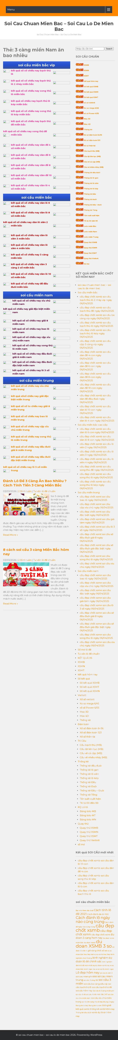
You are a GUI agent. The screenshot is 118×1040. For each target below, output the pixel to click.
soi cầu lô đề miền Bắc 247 (96, 994)
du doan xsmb (89, 943)
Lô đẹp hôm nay (87, 972)
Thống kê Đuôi (90, 199)
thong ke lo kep (82, 1006)
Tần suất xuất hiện (91, 216)
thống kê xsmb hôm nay (102, 1009)
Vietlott (82, 695)
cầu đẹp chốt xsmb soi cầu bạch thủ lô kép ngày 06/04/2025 (95, 333)
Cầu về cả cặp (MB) (92, 162)
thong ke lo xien (95, 1006)
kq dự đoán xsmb (100, 965)
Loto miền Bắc (90, 226)
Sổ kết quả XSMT (91, 97)
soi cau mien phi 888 (86, 976)
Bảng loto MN (88, 819)
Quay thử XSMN (90, 248)
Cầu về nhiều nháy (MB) (93, 167)
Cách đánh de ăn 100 (98, 914)
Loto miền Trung (91, 237)
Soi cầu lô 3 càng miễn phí (103, 991)
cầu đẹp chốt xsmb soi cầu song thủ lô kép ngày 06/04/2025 (95, 485)
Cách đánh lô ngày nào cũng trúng (93, 919)
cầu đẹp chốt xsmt (100, 934)
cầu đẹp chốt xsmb (95, 928)
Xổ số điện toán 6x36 (93, 135)
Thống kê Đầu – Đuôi (93, 205)
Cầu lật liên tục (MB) (92, 156)
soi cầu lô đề (81, 994)
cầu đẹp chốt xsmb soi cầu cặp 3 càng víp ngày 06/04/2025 (95, 344)
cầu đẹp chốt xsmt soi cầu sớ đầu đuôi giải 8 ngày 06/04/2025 (96, 537)
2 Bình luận (24, 491)
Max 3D (87, 119)
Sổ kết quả (84, 678)
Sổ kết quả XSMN (91, 92)
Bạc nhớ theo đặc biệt (84, 911)
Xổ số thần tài (89, 146)
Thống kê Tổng (90, 210)
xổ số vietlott (89, 103)
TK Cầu (82, 740)
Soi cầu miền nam (88, 571)
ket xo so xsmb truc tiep (100, 954)
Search (109, 49)
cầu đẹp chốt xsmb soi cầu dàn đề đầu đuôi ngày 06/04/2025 (95, 399)
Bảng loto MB (88, 811)
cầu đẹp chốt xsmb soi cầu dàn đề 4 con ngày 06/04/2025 (95, 355)
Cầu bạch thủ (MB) (91, 151)
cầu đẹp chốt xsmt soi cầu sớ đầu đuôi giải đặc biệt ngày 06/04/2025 (96, 548)
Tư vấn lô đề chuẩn (44, 491)
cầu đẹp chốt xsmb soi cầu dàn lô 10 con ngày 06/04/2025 (95, 410)
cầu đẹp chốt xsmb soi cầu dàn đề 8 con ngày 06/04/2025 (95, 377)
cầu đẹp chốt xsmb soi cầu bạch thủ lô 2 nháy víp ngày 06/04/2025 (96, 300)
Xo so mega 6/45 (91, 108)
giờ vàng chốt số (96, 950)
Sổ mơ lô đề (84, 649)
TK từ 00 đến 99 (91, 221)
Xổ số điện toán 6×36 (91, 728)
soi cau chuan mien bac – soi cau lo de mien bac (59, 26)
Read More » (10, 534)
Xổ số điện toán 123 (92, 140)
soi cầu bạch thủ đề (102, 987)
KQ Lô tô (83, 807)
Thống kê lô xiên (91, 183)
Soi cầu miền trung (89, 492)
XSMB (86, 65)
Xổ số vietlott (87, 699)
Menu (11, 9)
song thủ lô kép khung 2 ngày (102, 1002)
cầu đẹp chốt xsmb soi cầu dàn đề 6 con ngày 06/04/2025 (95, 366)
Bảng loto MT (88, 815)
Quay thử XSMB (90, 242)
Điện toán (83, 724)
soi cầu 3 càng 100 (91, 980)
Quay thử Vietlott (91, 259)
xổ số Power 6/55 (91, 113)
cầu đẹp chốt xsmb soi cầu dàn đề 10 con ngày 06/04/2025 (95, 388)
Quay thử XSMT (90, 253)
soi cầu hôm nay (84, 990)
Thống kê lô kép (91, 189)
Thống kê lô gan (91, 178)
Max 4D (87, 124)
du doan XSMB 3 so (94, 944)
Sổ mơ (86, 264)
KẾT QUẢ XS (85, 657)
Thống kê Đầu (90, 194)
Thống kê (88, 130)
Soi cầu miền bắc (88, 292)
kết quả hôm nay (91, 81)
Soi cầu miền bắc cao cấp (93, 424)
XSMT (86, 76)
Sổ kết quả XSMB (91, 87)
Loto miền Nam (90, 232)
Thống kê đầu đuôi (92, 173)
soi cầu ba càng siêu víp (96, 984)
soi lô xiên (86, 1002)
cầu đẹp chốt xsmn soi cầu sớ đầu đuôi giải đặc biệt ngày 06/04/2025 (97, 627)
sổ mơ (81, 844)
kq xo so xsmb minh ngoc (103, 969)
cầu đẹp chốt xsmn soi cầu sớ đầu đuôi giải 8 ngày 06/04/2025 (97, 616)
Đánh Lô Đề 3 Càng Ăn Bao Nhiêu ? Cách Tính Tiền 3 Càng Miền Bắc (35, 483)
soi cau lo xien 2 (106, 973)
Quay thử (83, 823)
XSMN (86, 71)
